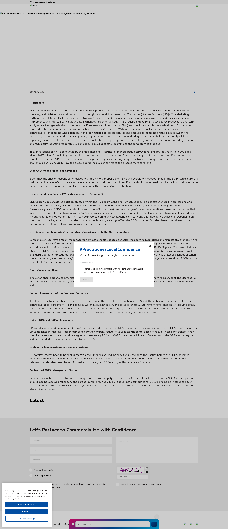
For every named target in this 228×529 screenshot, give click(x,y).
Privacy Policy (119, 272)
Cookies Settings (27, 519)
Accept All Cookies (26, 504)
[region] (27, 505)
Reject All (26, 511)
